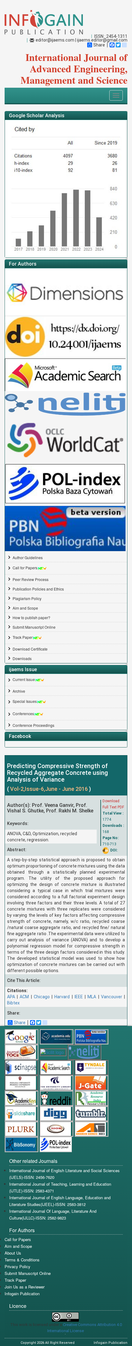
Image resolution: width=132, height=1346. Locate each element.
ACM (24, 996)
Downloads (22, 658)
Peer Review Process (31, 579)
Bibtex (13, 1002)
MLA (91, 996)
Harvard (62, 996)
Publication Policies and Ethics (38, 588)
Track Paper (23, 637)
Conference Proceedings (33, 725)
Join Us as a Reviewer (25, 1287)
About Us (13, 1253)
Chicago (42, 996)
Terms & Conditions (22, 1260)
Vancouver (111, 996)
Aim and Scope (25, 608)
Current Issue (24, 679)
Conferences (23, 713)
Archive (19, 691)
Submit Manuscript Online (34, 627)
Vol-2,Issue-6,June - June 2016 (49, 789)
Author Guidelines (28, 557)
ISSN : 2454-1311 (110, 36)
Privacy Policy (17, 1266)
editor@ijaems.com (55, 40)
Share (99, 44)
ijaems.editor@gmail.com (102, 40)
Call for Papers (25, 567)
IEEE (79, 996)
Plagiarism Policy (27, 598)
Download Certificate (30, 648)
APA (11, 996)
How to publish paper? (31, 617)
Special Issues (25, 701)
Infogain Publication (22, 1293)
